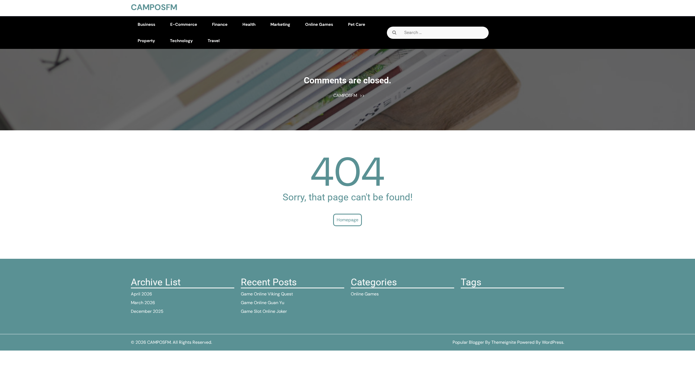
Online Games (319, 24)
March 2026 (143, 302)
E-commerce (183, 24)
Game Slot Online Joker (264, 311)
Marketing (280, 24)
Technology (181, 40)
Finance (220, 24)
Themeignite (503, 342)
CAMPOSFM (154, 7)
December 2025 (147, 311)
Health (248, 24)
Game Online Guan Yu (262, 302)
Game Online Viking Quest (267, 294)
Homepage (347, 220)
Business (146, 24)
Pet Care (356, 24)
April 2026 (141, 294)
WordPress (552, 342)
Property (146, 40)
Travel (214, 40)
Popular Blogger (468, 342)
